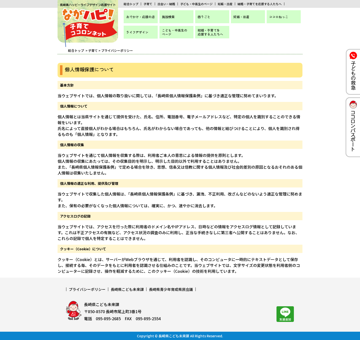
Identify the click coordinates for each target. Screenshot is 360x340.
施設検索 (168, 16)
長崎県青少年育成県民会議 (171, 289)
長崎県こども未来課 (127, 289)
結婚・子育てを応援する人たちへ (260, 3)
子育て (148, 3)
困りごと (204, 16)
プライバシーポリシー (87, 289)
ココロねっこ (278, 16)
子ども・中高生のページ (196, 3)
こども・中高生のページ (174, 32)
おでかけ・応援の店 (140, 16)
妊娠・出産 (225, 3)
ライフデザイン (137, 32)
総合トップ (131, 3)
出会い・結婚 (166, 3)
